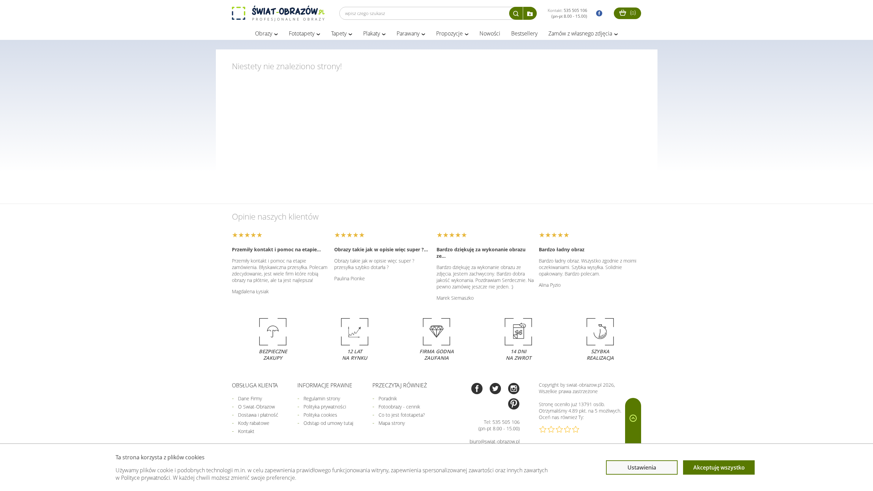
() (632, 12)
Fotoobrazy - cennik (399, 406)
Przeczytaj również (399, 385)
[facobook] (597, 13)
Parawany (408, 33)
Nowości (489, 33)
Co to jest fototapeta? (402, 415)
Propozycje (449, 33)
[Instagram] (514, 389)
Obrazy (263, 33)
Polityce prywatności (145, 477)
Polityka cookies (320, 415)
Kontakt (246, 431)
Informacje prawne (324, 385)
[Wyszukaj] (516, 13)
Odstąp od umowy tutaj (328, 423)
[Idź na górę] (633, 432)
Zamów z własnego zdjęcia (580, 33)
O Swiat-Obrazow (256, 406)
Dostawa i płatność (258, 415)
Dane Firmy (250, 398)
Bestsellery (524, 33)
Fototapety (301, 33)
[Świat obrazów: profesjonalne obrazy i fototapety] (278, 13)
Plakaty (371, 33)
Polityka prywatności (325, 406)
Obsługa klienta (255, 385)
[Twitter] (495, 389)
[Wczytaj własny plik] (530, 13)
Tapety (338, 33)
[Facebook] (477, 389)
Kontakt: (567, 13)
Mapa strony (392, 423)
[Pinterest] (514, 405)
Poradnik (388, 398)
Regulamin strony (322, 398)
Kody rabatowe (253, 423)
